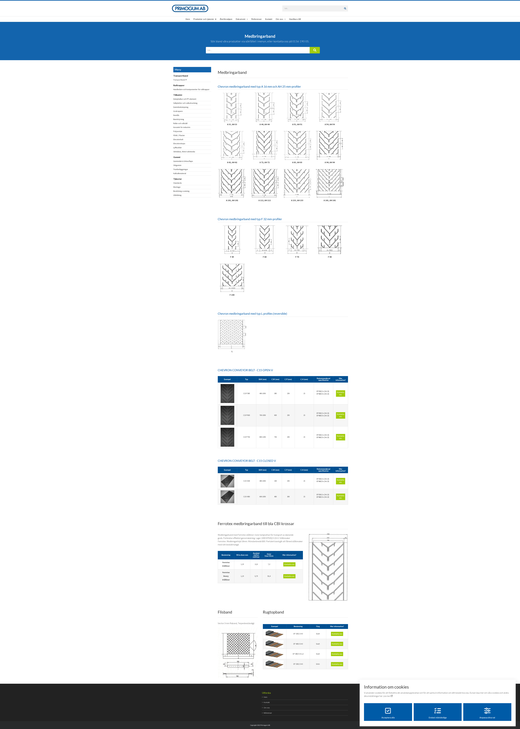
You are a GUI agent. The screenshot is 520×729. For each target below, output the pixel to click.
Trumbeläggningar (180, 169)
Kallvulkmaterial (179, 173)
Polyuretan (177, 131)
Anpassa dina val (487, 717)
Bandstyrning (178, 119)
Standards (177, 183)
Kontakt (267, 702)
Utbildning (177, 195)
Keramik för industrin (181, 127)
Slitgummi (177, 165)
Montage (177, 187)
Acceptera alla (388, 717)
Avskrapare (178, 111)
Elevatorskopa (179, 143)
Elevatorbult (178, 139)
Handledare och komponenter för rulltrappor (191, 89)
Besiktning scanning (181, 191)
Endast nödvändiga (438, 717)
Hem (265, 697)
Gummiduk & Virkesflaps (183, 161)
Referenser (268, 713)
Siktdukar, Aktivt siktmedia (184, 151)
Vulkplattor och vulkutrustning (185, 103)
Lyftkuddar (177, 147)
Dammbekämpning (180, 107)
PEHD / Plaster (179, 135)
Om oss (267, 707)
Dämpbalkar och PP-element (184, 99)
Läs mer (387, 696)
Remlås (176, 115)
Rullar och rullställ (180, 123)
